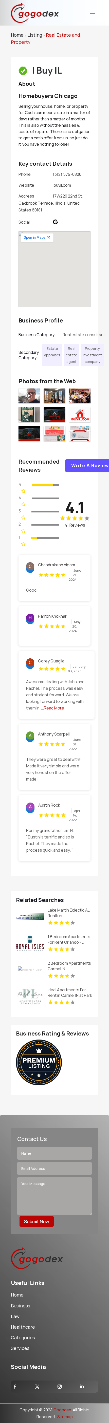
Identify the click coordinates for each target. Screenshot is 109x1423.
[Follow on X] (37, 1387)
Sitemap (65, 1416)
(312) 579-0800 (67, 174)
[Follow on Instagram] (60, 1387)
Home (17, 35)
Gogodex (62, 1410)
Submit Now (36, 1221)
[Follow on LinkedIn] (82, 1387)
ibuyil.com (62, 185)
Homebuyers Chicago (48, 96)
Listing (34, 35)
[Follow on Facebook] (15, 1387)
